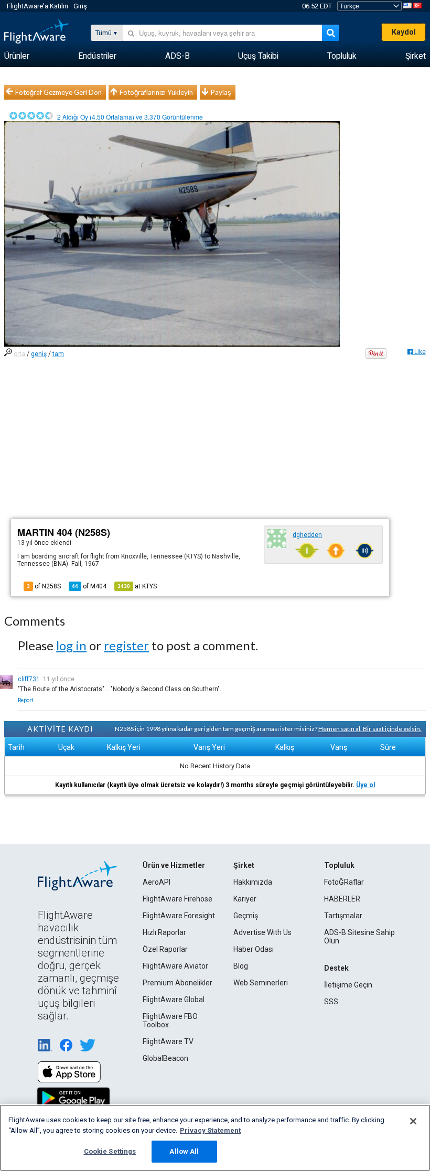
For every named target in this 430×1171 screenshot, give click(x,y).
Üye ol (365, 785)
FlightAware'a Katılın (37, 6)
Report (25, 700)
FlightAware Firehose (177, 899)
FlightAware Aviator (175, 966)
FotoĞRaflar (344, 882)
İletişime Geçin (348, 985)
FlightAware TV (168, 1041)
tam (58, 354)
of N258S (44, 586)
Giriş (80, 6)
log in (71, 645)
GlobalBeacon (165, 1058)
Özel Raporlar (165, 949)
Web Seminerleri (260, 983)
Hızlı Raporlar (164, 932)
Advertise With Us (262, 932)
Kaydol (404, 32)
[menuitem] (17, 56)
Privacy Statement (210, 1130)
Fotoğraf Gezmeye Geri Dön (58, 92)
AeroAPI (156, 882)
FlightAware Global (174, 999)
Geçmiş (245, 915)
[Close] (413, 1121)
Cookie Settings (110, 1151)
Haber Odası (253, 949)
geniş (39, 354)
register (126, 645)
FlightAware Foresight (179, 915)
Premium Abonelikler (177, 983)
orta (19, 354)
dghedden (307, 535)
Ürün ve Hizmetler (174, 865)
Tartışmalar (343, 915)
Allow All (184, 1151)
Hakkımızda (252, 882)
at (137, 586)
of (89, 586)
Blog (240, 966)
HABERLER (342, 899)
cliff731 (29, 679)
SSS (331, 1001)
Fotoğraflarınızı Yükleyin (156, 92)
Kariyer (244, 899)
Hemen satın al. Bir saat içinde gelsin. (370, 729)
